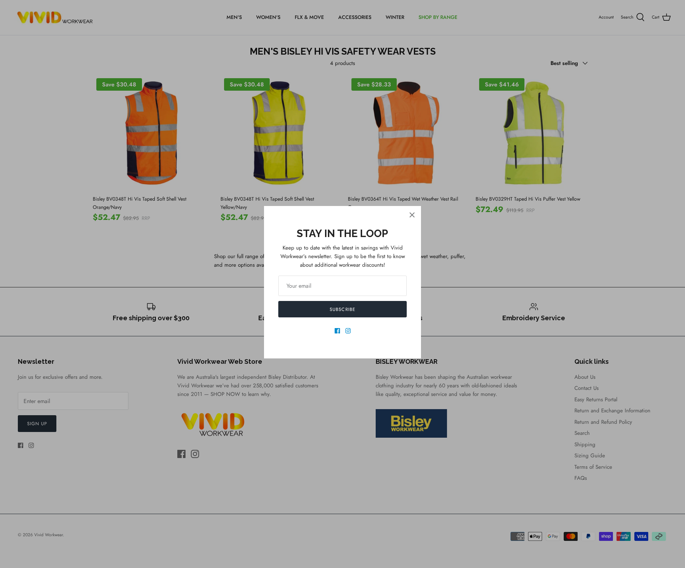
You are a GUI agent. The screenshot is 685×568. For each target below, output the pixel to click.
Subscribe (342, 309)
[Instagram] (348, 330)
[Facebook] (337, 330)
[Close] (412, 215)
